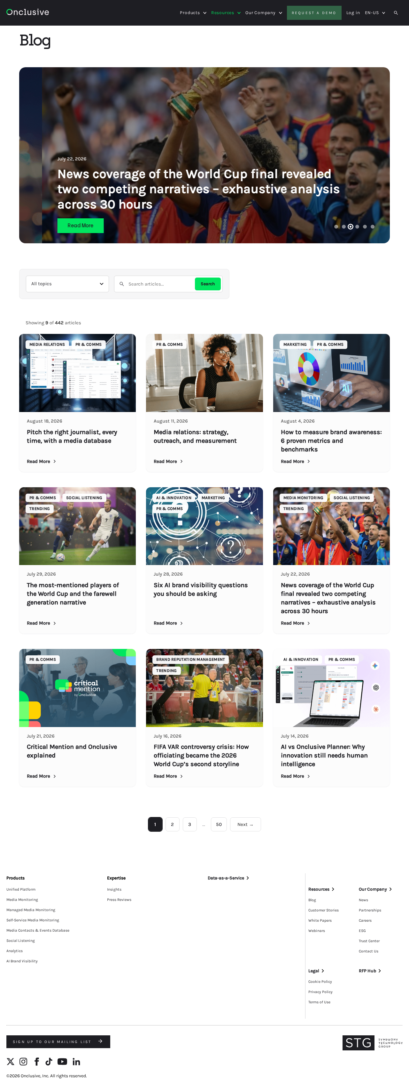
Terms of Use (319, 1002)
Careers (365, 920)
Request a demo (314, 13)
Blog (312, 900)
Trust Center (369, 941)
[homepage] (27, 13)
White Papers (320, 920)
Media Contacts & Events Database (37, 930)
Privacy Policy (320, 992)
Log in (353, 12)
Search (208, 284)
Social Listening (20, 940)
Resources (222, 12)
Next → (245, 824)
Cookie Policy (320, 981)
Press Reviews (119, 899)
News (363, 900)
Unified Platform (20, 889)
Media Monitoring (22, 899)
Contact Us (368, 951)
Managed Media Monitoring (30, 910)
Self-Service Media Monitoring (32, 920)
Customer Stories (323, 910)
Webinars (316, 930)
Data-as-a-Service (226, 878)
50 (219, 824)
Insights (114, 889)
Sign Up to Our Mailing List (53, 1041)
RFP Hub (367, 971)
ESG (362, 930)
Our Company (260, 12)
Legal (313, 971)
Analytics (14, 951)
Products (190, 12)
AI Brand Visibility (22, 961)
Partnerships (370, 910)
